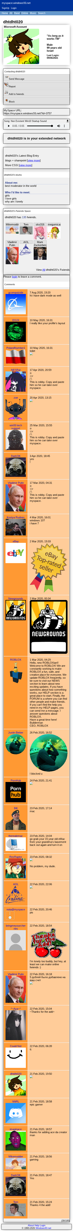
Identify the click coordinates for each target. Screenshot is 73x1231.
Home (5, 13)
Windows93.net (43, 1228)
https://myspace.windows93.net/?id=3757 (28, 113)
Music (33, 13)
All (11, 13)
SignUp (5, 8)
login (14, 276)
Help (37, 1225)
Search (41, 13)
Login (13, 8)
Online (24, 13)
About (31, 1225)
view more (34, 160)
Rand (16, 13)
